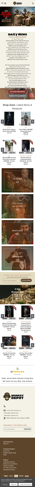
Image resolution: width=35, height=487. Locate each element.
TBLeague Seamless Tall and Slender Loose (17, 51)
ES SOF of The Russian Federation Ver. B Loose (17, 70)
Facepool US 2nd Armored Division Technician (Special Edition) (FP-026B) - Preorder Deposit (25, 327)
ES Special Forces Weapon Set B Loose (17, 71)
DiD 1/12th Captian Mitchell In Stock (17, 78)
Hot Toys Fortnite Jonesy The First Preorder (17, 65)
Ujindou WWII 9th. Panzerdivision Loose (17, 42)
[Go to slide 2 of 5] (15, 24)
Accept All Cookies (25, 484)
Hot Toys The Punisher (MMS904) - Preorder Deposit (9, 354)
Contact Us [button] (6, 451)
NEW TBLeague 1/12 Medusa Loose (17, 75)
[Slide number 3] (17, 16)
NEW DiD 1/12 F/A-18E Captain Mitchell (17, 44)
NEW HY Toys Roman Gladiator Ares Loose (17, 56)
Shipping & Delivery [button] (9, 462)
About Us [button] (6, 443)
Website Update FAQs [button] (9, 453)
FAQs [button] (5, 454)
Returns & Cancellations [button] (10, 464)
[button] (17, 91)
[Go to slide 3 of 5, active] (17, 24)
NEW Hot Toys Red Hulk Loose (17, 66)
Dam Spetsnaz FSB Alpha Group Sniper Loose (18, 77)
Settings (5, 484)
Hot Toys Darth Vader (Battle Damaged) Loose (17, 52)
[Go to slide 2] (32, 122)
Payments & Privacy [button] (9, 469)
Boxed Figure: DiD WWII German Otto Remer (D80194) (25, 131)
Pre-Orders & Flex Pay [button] (9, 467)
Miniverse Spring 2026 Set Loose (17, 83)
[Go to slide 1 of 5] (12, 24)
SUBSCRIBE (26, 280)
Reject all (13, 484)
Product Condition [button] (8, 465)
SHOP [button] (17, 298)
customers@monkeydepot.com (13, 410)
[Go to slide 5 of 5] (21, 24)
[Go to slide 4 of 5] (19, 24)
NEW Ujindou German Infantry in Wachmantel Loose (17, 73)
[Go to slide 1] (2, 122)
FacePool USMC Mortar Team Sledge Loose (17, 47)
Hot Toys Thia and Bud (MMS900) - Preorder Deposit (25, 354)
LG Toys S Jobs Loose (17, 39)
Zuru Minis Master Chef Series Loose (17, 82)
